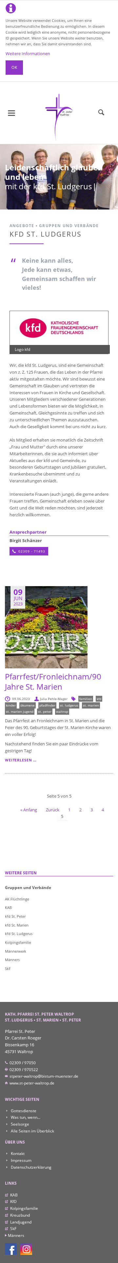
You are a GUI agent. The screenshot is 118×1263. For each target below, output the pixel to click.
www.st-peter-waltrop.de (31, 1083)
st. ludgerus (69, 705)
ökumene (27, 705)
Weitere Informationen (28, 53)
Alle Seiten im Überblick (32, 1131)
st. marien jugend (19, 711)
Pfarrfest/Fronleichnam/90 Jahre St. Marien (53, 681)
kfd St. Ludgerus (18, 933)
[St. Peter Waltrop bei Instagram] (26, 1249)
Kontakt (17, 1153)
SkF (8, 968)
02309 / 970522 (23, 1069)
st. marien (91, 705)
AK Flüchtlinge (17, 899)
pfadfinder (47, 705)
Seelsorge (19, 1124)
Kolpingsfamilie (18, 942)
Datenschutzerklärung (30, 1167)
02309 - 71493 (31, 551)
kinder (11, 705)
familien (85, 698)
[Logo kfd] (59, 328)
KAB (8, 907)
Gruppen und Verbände (28, 887)
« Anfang (28, 810)
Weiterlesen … (20, 759)
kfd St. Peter (15, 916)
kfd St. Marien (17, 925)
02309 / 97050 (22, 1063)
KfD (13, 1201)
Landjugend (20, 1222)
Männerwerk (15, 951)
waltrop (62, 711)
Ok (14, 67)
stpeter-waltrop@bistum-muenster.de (43, 1076)
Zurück (52, 810)
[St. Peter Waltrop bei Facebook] (11, 1249)
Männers (12, 959)
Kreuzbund (20, 1215)
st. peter (44, 711)
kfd (99, 698)
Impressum (20, 1160)
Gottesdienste (23, 1111)
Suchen (101, 112)
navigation (11, 113)
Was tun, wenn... (25, 1117)
